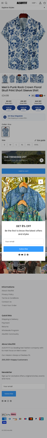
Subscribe (23, 249)
